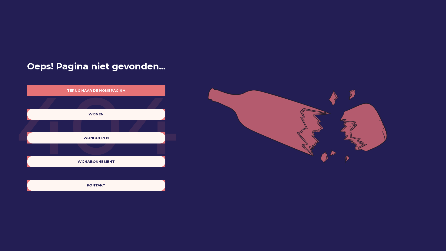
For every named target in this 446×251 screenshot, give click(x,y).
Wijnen (96, 114)
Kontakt (96, 185)
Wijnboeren (96, 138)
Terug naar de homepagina (96, 90)
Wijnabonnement (96, 161)
